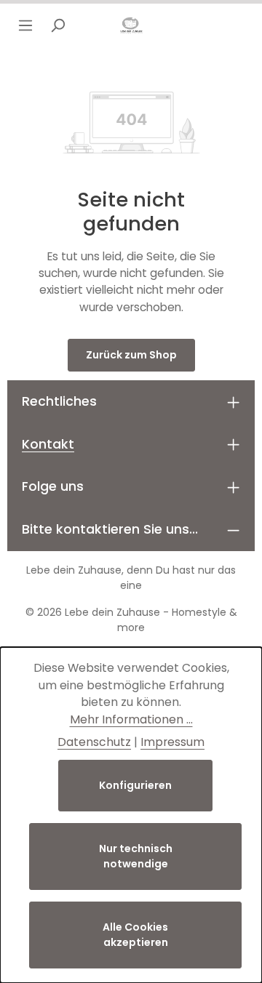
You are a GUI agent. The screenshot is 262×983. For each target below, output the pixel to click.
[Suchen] (57, 25)
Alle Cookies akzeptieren (135, 935)
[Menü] (25, 25)
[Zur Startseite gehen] (131, 25)
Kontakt (48, 444)
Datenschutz (94, 742)
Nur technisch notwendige (135, 856)
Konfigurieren (135, 785)
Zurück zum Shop (131, 355)
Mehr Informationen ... (131, 719)
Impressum (172, 742)
